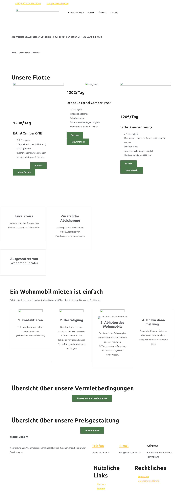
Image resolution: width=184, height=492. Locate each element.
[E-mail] (122, 438)
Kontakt (114, 12)
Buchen (91, 12)
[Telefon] (95, 438)
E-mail (124, 446)
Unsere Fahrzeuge (76, 12)
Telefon (98, 446)
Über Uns (102, 12)
